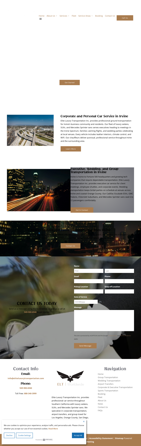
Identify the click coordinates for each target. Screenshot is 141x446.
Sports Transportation (108, 391)
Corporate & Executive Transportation (115, 387)
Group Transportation (108, 378)
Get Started (69, 82)
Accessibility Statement (101, 438)
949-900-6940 (30, 312)
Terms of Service (125, 336)
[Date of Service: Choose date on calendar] (100, 302)
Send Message (85, 346)
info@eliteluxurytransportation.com (26, 378)
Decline (9, 435)
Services (65, 15)
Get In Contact (82, 210)
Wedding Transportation (109, 381)
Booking (99, 15)
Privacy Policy (112, 336)
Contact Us (110, 15)
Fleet (74, 15)
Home (41, 15)
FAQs (100, 411)
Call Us (125, 18)
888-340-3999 (30, 393)
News (100, 404)
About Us (52, 15)
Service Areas (85, 15)
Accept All (78, 435)
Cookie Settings (24, 435)
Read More (53, 428)
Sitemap (119, 438)
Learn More (71, 149)
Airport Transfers (105, 384)
